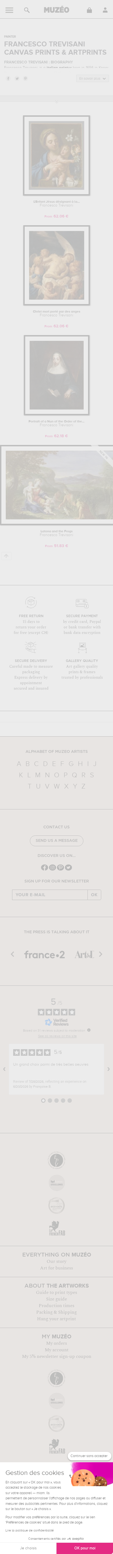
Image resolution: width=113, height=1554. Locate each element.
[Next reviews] (108, 1069)
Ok (94, 895)
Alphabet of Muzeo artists (57, 751)
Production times (56, 1305)
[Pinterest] (60, 870)
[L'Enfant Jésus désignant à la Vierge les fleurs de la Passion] (56, 194)
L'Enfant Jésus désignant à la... (56, 203)
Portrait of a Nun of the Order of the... (56, 423)
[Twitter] (68, 870)
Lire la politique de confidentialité (29, 1530)
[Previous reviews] (4, 1069)
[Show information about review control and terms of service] (89, 1030)
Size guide (56, 1299)
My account (57, 1350)
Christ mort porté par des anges (56, 313)
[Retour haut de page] (6, 556)
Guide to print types (56, 1292)
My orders (56, 1343)
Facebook (8, 78)
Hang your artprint (56, 1318)
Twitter (17, 78)
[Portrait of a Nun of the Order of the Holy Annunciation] (56, 414)
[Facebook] (45, 870)
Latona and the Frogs (56, 533)
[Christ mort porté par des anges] (56, 304)
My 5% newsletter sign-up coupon (56, 1356)
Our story (56, 1261)
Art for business (56, 1268)
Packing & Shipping (56, 1312)
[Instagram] (52, 870)
